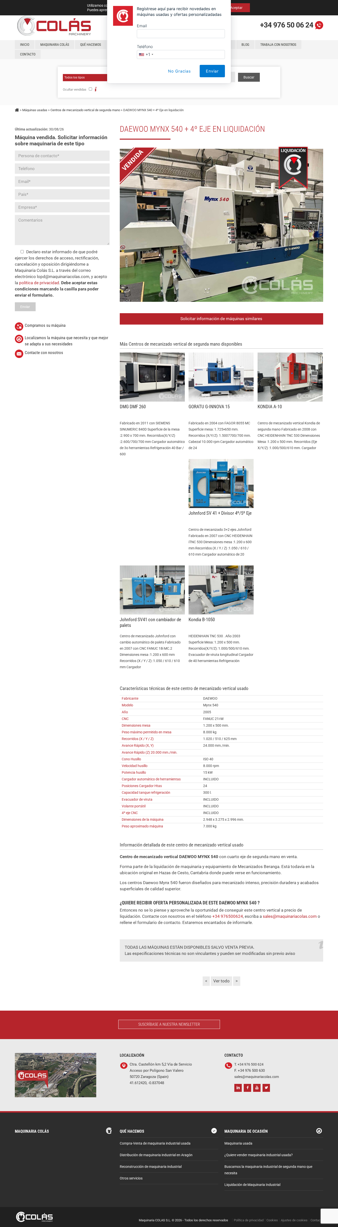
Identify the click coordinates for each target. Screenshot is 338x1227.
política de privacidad (39, 282)
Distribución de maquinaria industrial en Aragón (156, 1155)
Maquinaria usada (238, 1143)
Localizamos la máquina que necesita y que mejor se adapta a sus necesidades (66, 340)
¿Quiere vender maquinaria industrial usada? (258, 1155)
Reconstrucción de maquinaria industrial (151, 1167)
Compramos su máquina (45, 325)
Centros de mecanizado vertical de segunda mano (85, 110)
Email (142, 25)
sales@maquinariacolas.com (290, 916)
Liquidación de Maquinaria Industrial (252, 1185)
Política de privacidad (249, 1220)
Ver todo (221, 980)
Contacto (317, 1220)
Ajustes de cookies (294, 1220)
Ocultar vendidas (74, 89)
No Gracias (179, 71)
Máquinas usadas (34, 110)
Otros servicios (131, 1178)
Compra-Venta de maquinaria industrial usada (155, 1143)
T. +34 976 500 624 (249, 1064)
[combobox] (146, 54)
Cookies (272, 1220)
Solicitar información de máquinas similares (221, 318)
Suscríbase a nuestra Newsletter (169, 1024)
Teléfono (145, 46)
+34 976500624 (227, 916)
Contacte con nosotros (44, 352)
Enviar (212, 71)
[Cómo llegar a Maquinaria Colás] (55, 1056)
